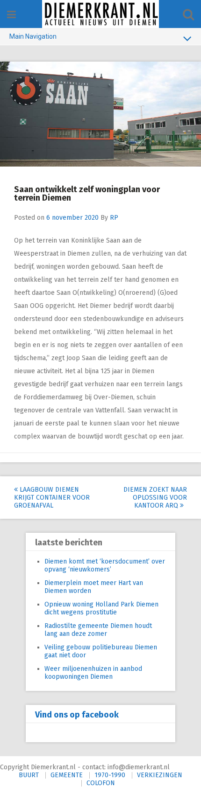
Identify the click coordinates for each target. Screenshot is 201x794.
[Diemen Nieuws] (100, 14)
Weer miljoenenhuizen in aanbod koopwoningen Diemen (93, 673)
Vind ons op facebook (77, 715)
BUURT (29, 775)
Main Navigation (33, 36)
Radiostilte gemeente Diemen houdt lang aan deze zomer (98, 630)
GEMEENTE (66, 775)
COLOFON (100, 783)
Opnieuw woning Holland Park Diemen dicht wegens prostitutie (101, 608)
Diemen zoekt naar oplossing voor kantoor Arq (155, 497)
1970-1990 (109, 775)
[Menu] (11, 14)
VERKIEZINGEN (159, 775)
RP (114, 218)
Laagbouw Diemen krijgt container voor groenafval (52, 497)
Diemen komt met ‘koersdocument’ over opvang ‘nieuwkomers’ (104, 565)
